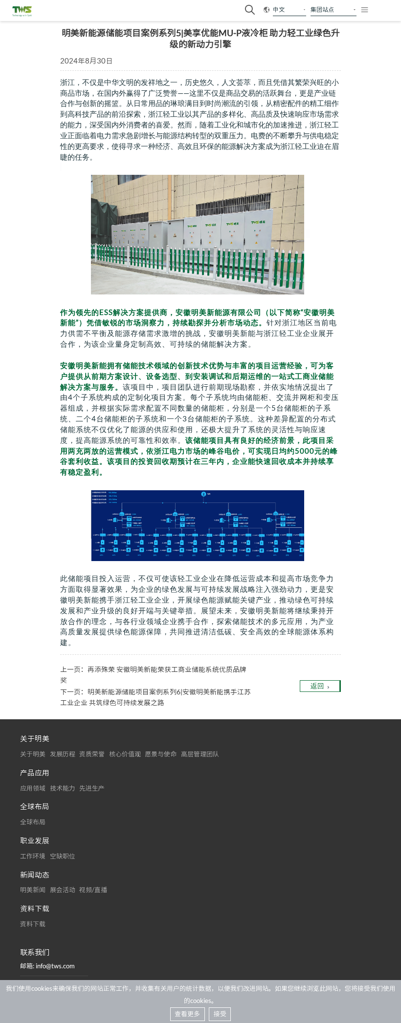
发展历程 (62, 754)
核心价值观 (125, 754)
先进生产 (92, 788)
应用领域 (32, 788)
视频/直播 (93, 890)
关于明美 (32, 754)
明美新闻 (32, 890)
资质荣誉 (92, 754)
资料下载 (32, 924)
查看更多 (187, 1014)
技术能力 (62, 788)
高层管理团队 (200, 754)
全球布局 (32, 822)
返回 (317, 686)
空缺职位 (62, 856)
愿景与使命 (161, 754)
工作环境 (32, 856)
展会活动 (62, 890)
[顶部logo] (22, 11)
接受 (220, 1014)
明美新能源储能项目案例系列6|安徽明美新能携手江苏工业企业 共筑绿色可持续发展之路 (155, 697)
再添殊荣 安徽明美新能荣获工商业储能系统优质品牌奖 (153, 674)
